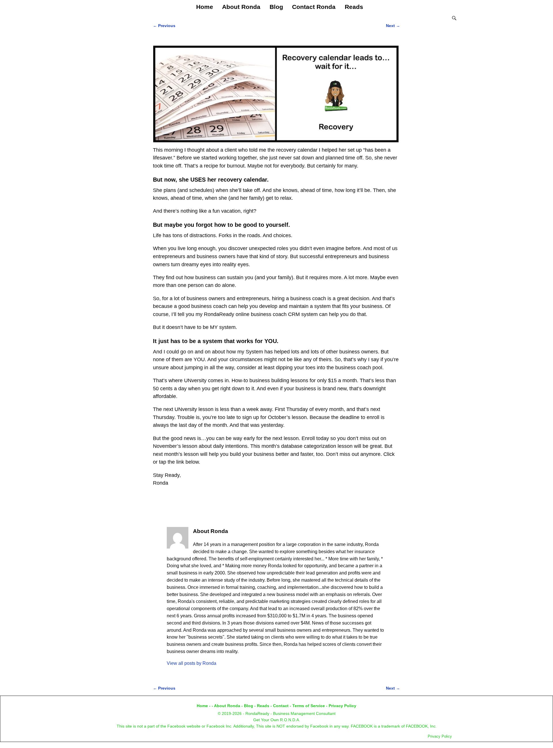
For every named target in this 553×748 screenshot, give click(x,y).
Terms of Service (308, 705)
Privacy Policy (342, 705)
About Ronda (241, 6)
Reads (354, 6)
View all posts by (191, 663)
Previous (164, 25)
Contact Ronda (314, 6)
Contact (281, 705)
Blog (276, 6)
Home (204, 6)
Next (393, 25)
